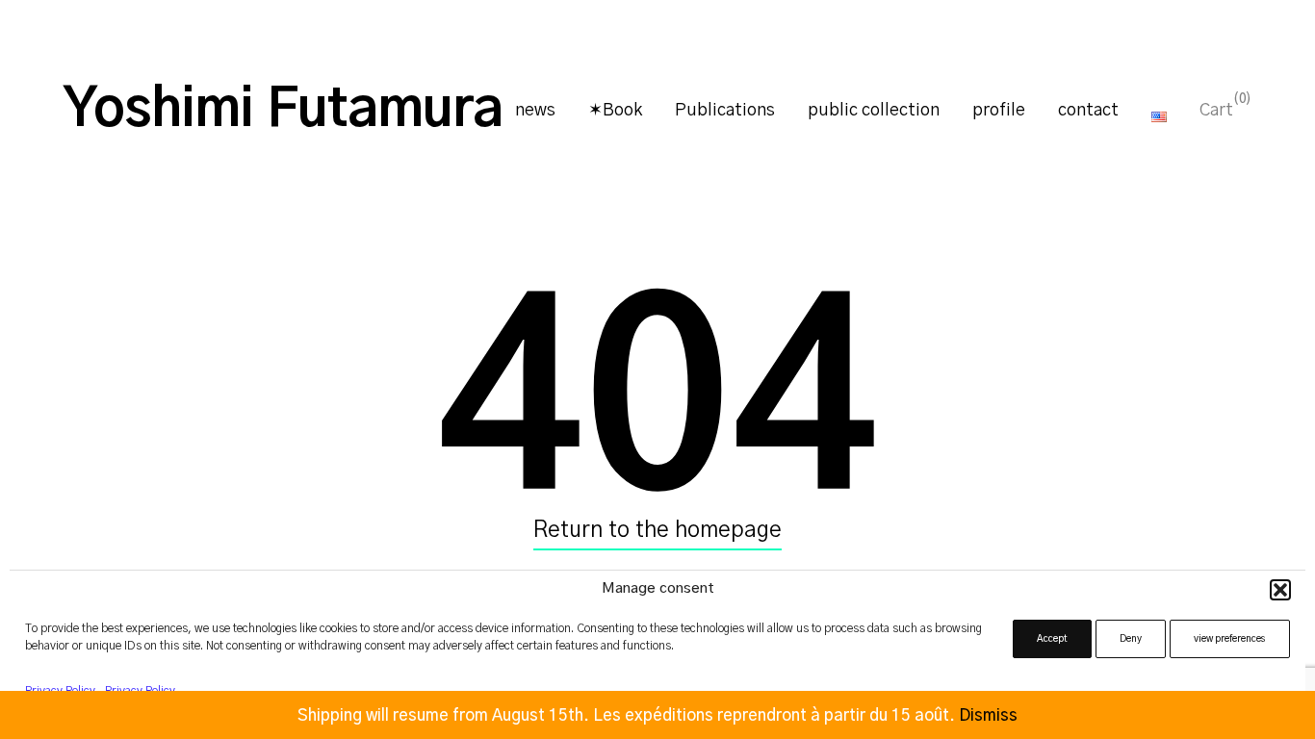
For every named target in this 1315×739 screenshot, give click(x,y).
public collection (874, 110)
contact (1088, 110)
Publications (725, 110)
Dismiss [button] (988, 715)
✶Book (615, 110)
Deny (1131, 639)
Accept (1052, 639)
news (535, 110)
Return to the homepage (657, 531)
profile (998, 110)
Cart (1216, 109)
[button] (1280, 589)
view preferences (1230, 639)
